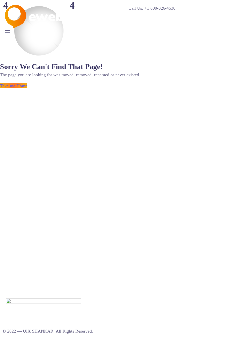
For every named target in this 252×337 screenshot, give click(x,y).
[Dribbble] (101, 301)
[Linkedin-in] (91, 301)
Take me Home (13, 85)
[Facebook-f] (106, 301)
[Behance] (96, 301)
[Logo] (41, 17)
